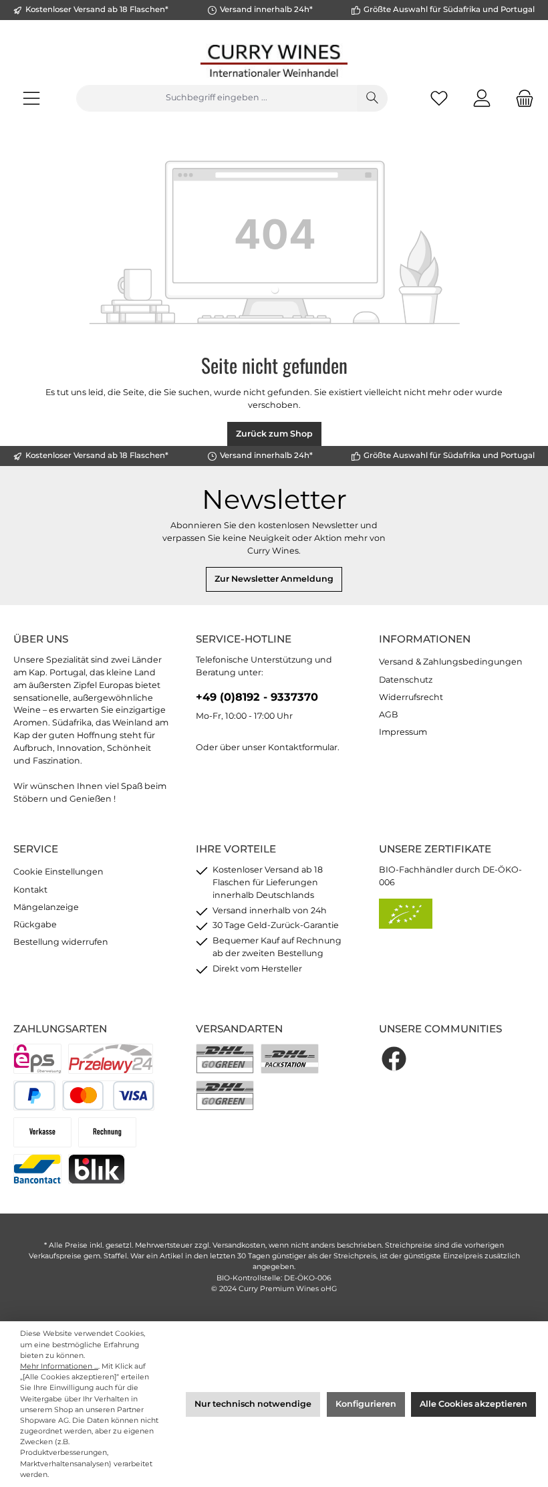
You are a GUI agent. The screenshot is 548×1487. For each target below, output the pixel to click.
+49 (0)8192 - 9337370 (257, 696)
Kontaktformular (302, 747)
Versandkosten (239, 1245)
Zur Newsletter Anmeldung (274, 579)
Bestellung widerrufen (60, 942)
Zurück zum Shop (274, 434)
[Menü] (31, 98)
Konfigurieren (365, 1404)
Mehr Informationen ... (59, 1366)
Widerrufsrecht (411, 697)
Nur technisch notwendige (252, 1404)
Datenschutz (405, 680)
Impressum (403, 732)
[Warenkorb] (521, 98)
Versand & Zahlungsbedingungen (451, 662)
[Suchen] (372, 98)
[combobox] (216, 98)
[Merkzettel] (439, 98)
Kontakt (30, 890)
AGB (388, 714)
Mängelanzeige (46, 907)
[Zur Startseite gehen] (274, 60)
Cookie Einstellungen (58, 872)
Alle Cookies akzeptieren (473, 1404)
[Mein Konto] (482, 98)
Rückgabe (35, 924)
